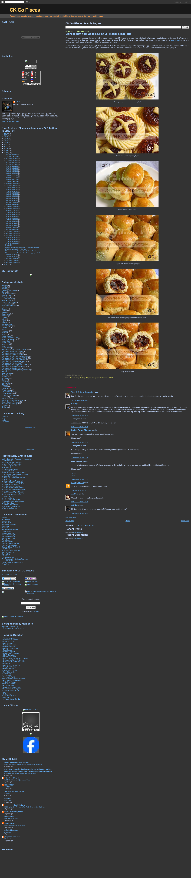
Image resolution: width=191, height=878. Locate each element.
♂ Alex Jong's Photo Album (11, 680)
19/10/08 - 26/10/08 (12, 174)
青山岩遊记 (8, 245)
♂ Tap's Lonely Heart (9, 695)
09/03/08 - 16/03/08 (12, 235)
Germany (5, 309)
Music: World (6, 348)
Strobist (4, 556)
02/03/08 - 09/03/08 (12, 237)
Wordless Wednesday (9, 403)
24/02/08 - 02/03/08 (12, 239)
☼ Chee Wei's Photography (11, 464)
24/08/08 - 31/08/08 (12, 189)
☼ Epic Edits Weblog (9, 471)
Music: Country (7, 341)
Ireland (4, 317)
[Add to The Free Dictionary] (8, 589)
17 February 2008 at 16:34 (79, 513)
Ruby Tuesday (7, 373)
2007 (6, 264)
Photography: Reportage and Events (14, 365)
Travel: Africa (6, 388)
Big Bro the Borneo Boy (10, 627)
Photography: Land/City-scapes (13, 354)
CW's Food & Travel (11, 778)
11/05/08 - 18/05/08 (12, 218)
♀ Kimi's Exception (8, 655)
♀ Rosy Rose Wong (9, 667)
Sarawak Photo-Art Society (11, 547)
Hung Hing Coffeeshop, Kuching (14, 825)
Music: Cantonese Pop (10, 338)
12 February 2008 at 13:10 (79, 427)
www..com (30, 428)
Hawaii (4, 312)
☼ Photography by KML (10, 484)
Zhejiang (5, 407)
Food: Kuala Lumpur (9, 302)
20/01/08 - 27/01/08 (12, 258)
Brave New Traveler (9, 524)
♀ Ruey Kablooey (8, 668)
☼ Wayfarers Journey (9, 508)
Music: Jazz (6, 344)
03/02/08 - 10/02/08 (12, 255)
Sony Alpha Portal (8, 552)
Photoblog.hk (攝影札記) (10, 543)
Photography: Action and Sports (13, 351)
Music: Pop (5, 346)
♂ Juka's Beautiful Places (10, 690)
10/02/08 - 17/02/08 (12, 243)
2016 (6, 136)
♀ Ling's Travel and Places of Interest (15, 658)
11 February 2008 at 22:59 (79, 400)
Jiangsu (4, 322)
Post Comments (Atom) (85, 525)
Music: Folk (6, 343)
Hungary (5, 316)
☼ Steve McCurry (8, 498)
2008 (6, 152)
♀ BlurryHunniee (8, 643)
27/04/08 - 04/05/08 (12, 222)
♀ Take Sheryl (7, 673)
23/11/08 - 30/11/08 (12, 164)
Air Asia (4, 518)
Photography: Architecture (11, 353)
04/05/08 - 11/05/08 (12, 220)
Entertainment (7, 295)
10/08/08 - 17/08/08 (12, 193)
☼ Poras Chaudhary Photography (13, 489)
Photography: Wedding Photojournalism (16, 370)
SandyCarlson (77, 483)
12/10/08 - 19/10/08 (12, 175)
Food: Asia (5, 297)
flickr (3, 418)
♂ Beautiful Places (8, 684)
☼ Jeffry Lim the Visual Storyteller (13, 477)
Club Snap (5, 526)
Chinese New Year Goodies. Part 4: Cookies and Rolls (22, 247)
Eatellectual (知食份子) (10, 529)
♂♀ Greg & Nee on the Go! (11, 699)
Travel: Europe (7, 393)
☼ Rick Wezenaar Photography (13, 493)
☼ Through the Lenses (10, 505)
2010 (6, 148)
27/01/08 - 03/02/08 (12, 257)
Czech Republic (7, 294)
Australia (5, 285)
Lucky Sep (7, 800)
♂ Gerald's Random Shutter (11, 687)
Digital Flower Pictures (81, 430)
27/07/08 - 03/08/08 (12, 197)
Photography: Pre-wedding (11, 363)
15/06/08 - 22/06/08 (12, 208)
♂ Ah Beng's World (8, 677)
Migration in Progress (11, 818)
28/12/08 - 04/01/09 (12, 154)
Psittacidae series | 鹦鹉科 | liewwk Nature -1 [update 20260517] (24, 764)
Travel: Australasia (8, 392)
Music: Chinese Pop (9, 339)
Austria (4, 287)
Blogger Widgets (78, 532)
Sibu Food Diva (9, 823)
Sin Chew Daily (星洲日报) (11, 550)
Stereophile (6, 554)
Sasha (74, 473)
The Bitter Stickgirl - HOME (14, 791)
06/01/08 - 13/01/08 (12, 262)
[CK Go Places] (31, 579)
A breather (7, 832)
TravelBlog (5, 564)
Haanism (7, 798)
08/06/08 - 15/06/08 (12, 210)
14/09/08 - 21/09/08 (12, 183)
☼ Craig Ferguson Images (11, 466)
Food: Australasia (8, 299)
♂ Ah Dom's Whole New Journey (13, 679)
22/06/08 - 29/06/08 (12, 206)
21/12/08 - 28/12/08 (12, 156)
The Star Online (7, 561)
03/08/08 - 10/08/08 (12, 195)
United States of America (10, 402)
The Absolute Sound (9, 557)
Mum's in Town (9, 839)
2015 (6, 138)
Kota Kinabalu (7, 324)
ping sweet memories (12, 837)
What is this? (30, 449)
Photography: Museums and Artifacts (14, 358)
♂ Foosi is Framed (8, 685)
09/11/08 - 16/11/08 (12, 168)
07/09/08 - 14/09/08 (12, 185)
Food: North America (9, 305)
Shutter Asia (6, 548)
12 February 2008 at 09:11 (79, 415)
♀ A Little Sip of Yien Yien (10, 640)
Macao (4, 329)
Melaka (4, 332)
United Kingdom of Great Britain (13, 400)
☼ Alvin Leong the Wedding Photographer (16, 459)
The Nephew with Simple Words (13, 628)
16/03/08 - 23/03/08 (12, 233)
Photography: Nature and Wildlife (13, 360)
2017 (6, 134)
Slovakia (5, 381)
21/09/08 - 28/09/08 (12, 181)
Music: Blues (6, 336)
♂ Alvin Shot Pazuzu (9, 682)
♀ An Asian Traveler (9, 641)
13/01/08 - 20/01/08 (12, 260)
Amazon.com (6, 521)
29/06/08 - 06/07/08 (12, 204)
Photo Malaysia (7, 541)
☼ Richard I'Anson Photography (13, 491)
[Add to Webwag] (31, 581)
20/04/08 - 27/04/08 (12, 224)
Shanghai (5, 375)
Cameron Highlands (9, 290)
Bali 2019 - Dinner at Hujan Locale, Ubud (17, 780)
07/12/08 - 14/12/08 (12, 160)
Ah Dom (74, 494)
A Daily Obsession (11, 830)
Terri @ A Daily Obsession (82, 392)
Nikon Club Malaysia (9, 536)
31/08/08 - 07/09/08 (12, 187)
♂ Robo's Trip (6, 694)
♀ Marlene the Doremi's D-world (13, 660)
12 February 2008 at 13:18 (79, 457)
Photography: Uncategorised (12, 368)
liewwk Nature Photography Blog (16, 762)
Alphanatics (6, 519)
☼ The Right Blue (8, 503)
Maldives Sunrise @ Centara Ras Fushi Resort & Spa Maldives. (24, 807)
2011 (6, 146)
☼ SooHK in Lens (8, 496)
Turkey (4, 397)
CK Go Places (25, 10)
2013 (6, 142)
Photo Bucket (6, 540)
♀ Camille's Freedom (9, 645)
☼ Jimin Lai (6, 479)
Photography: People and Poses (13, 361)
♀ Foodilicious (7, 650)
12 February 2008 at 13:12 (79, 442)
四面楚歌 (7, 793)
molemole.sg (9, 816)
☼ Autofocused (7, 461)
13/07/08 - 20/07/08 (12, 201)
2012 (6, 144)
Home (128, 521)
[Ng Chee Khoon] (31, 752)
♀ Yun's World (7, 675)
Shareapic (5, 422)
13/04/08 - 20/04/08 (12, 226)
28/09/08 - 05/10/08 (12, 179)
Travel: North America (9, 395)
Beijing (4, 289)
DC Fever (5, 528)
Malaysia (88, 377)
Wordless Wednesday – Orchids (15, 249)
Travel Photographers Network (12, 562)
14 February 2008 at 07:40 (79, 502)
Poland (4, 371)
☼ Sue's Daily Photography (11, 499)
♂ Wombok (5, 697)
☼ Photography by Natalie (11, 486)
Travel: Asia (6, 390)
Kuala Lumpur (7, 326)
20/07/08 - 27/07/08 (12, 199)
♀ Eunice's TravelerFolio (10, 648)
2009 (6, 150)
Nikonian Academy (8, 538)
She (73, 475)
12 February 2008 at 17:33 (79, 479)
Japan (4, 321)
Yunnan (4, 405)
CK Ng (74, 403)
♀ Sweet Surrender (8, 672)
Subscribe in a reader (9, 574)
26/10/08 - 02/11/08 (12, 172)
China (4, 292)
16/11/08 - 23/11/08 (12, 166)
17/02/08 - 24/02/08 (12, 241)
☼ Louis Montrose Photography (13, 483)
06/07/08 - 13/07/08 (12, 202)
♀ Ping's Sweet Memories (11, 665)
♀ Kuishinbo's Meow (9, 657)
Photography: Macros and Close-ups (15, 356)
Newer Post (69, 521)
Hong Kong (6, 314)
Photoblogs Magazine (9, 545)
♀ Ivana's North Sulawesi (10, 653)
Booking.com (6, 523)
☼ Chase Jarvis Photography (12, 462)
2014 (6, 140)
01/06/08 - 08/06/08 (12, 212)
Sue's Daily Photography (13, 812)
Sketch (4, 380)
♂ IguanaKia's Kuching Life (11, 689)
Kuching (82, 377)
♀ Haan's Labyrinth (8, 651)
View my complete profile (10, 121)
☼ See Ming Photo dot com (11, 494)
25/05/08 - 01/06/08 (12, 214)
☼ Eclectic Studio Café (10, 469)
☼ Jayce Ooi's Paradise (10, 476)
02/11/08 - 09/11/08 (12, 170)
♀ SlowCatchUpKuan (9, 670)
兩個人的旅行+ (9, 785)
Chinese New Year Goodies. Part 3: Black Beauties (21, 251)
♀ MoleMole (6, 663)
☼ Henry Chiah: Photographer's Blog (15, 474)
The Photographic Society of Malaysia (15, 559)
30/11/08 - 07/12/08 (12, 162)
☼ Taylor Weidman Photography (13, 501)
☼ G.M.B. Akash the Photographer (14, 472)
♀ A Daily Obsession (9, 638)
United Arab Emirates (9, 398)
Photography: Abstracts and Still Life (102, 377)
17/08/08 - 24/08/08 (12, 191)
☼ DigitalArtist (7, 467)
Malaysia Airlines (8, 533)
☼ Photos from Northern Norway (13, 488)
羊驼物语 (7, 786)
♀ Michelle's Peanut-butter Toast (13, 662)
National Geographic (9, 535)
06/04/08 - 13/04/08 (12, 227)
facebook (5, 416)
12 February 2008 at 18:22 (79, 490)
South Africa (6, 383)
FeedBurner (35, 611)
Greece (4, 310)
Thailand (5, 387)
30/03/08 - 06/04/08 (12, 229)
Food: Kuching (74, 377)
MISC (4, 334)
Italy (3, 319)
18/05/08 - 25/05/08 (12, 216)
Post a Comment (70, 517)
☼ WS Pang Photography (11, 506)
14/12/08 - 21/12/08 (12, 158)
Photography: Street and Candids (13, 366)
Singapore (5, 378)
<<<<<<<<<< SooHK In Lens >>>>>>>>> (18, 805)
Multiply (4, 420)
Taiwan (4, 385)
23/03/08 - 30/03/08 (12, 231)
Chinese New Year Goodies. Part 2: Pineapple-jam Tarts (98, 33)
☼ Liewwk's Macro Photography (13, 481)
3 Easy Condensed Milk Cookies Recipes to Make (20, 773)
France (4, 307)
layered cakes (176, 40)
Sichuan (5, 376)
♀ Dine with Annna (8, 646)
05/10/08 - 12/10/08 (12, 177)
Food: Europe (6, 300)
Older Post (185, 521)
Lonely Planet (6, 531)
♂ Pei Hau (5, 692)
